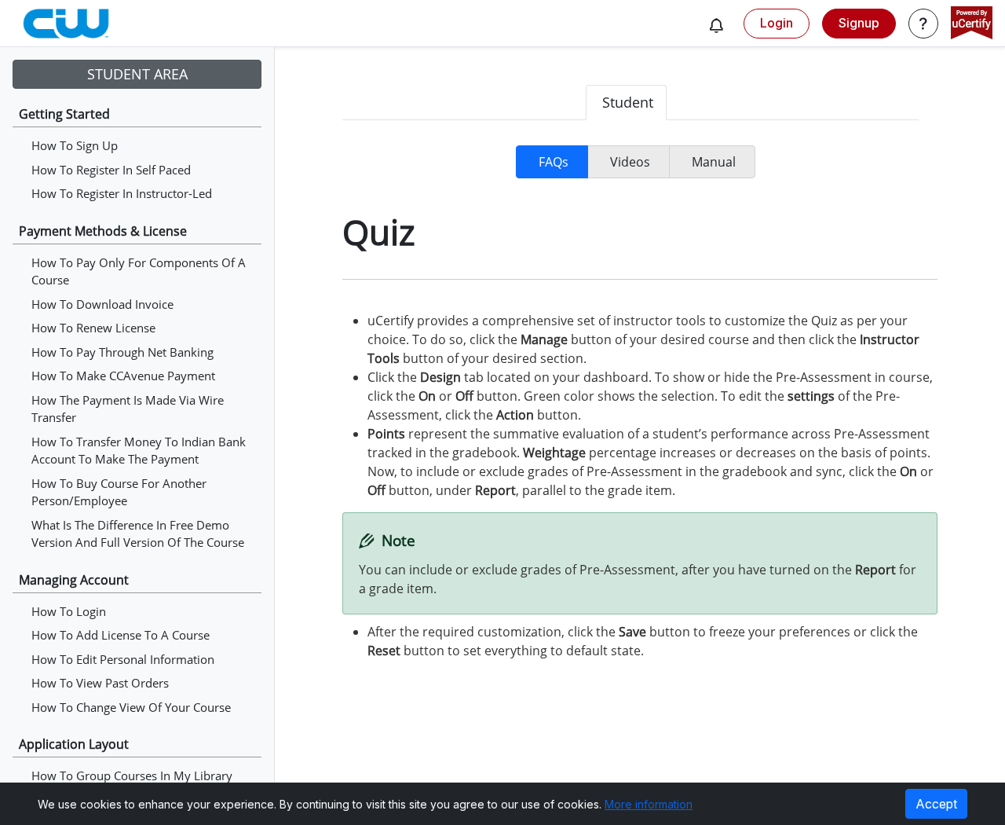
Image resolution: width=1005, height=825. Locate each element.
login (776, 23)
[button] (716, 25)
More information (649, 804)
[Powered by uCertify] (971, 24)
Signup (859, 23)
